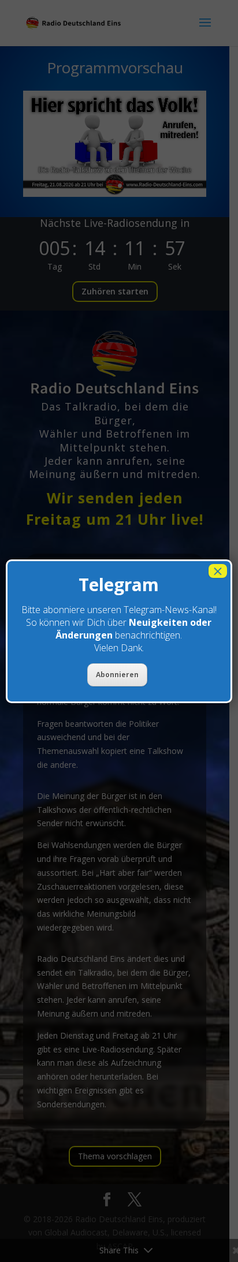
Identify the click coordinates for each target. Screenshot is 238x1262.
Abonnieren (117, 674)
